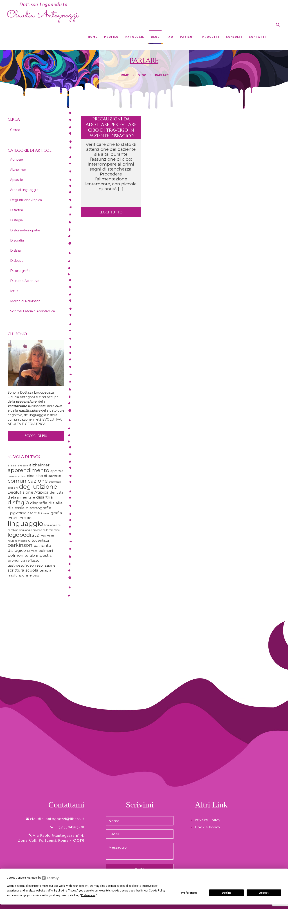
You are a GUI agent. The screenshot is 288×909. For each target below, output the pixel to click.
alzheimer (39, 465)
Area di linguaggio (24, 190)
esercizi (33, 513)
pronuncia (16, 561)
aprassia (56, 471)
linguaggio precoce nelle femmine (39, 530)
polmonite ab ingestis (30, 555)
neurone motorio (17, 540)
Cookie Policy (207, 827)
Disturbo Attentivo (24, 281)
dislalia (56, 503)
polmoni (45, 551)
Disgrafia (17, 240)
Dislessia (16, 261)
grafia (56, 512)
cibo (30, 476)
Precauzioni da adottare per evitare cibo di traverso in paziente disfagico (111, 127)
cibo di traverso (48, 476)
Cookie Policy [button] (157, 890)
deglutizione (38, 486)
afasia (12, 465)
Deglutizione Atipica (26, 200)
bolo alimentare (17, 476)
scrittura (16, 570)
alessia (23, 465)
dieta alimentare (21, 497)
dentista (56, 492)
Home (124, 75)
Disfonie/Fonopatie (25, 230)
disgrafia (38, 503)
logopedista (24, 534)
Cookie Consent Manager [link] (22, 877)
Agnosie (16, 159)
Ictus (14, 291)
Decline (226, 892)
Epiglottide (17, 513)
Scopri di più (36, 435)
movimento (47, 535)
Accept (264, 892)
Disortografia (20, 271)
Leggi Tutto (110, 212)
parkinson (20, 545)
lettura (25, 517)
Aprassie (16, 180)
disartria (44, 497)
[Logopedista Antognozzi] (43, 12)
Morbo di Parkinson (25, 301)
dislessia (16, 507)
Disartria (16, 210)
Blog (142, 75)
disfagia (18, 502)
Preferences (189, 892)
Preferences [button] (88, 895)
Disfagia (16, 220)
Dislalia (15, 250)
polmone (32, 551)
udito (36, 575)
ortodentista (38, 541)
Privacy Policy (207, 820)
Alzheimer (18, 170)
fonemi (45, 513)
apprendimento (28, 470)
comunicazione (28, 480)
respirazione (45, 565)
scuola (31, 570)
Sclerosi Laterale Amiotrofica (32, 311)
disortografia (38, 507)
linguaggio (25, 524)
